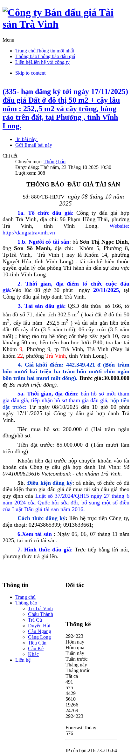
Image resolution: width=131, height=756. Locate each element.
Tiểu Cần (37, 642)
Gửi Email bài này (33, 145)
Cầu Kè (36, 648)
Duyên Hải (39, 625)
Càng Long (39, 637)
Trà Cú (35, 620)
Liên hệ (23, 660)
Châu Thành (40, 614)
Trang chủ (25, 597)
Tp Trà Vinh (40, 608)
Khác (33, 654)
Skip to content (30, 73)
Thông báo (55, 161)
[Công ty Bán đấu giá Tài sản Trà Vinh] (65, 24)
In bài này (26, 139)
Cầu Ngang (39, 631)
